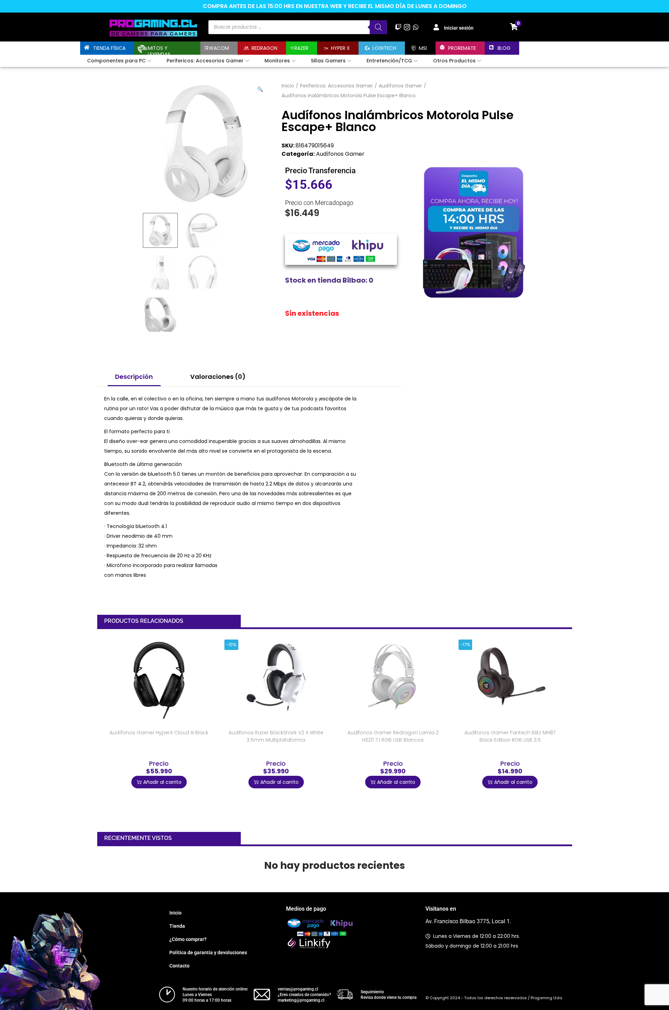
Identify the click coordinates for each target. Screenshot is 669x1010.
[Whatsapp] (416, 27)
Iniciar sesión (459, 28)
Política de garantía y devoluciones (208, 952)
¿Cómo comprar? (188, 939)
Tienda (177, 926)
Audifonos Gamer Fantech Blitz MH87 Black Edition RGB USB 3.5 (509, 736)
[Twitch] (398, 27)
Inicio (288, 85)
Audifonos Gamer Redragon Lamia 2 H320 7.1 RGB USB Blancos (393, 736)
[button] (260, 87)
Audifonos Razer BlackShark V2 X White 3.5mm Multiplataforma (276, 736)
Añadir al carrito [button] (162, 782)
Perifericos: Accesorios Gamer (336, 85)
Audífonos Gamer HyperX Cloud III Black (158, 732)
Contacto (179, 966)
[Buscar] (378, 27)
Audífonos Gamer (400, 85)
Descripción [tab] (134, 376)
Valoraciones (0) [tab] (218, 376)
